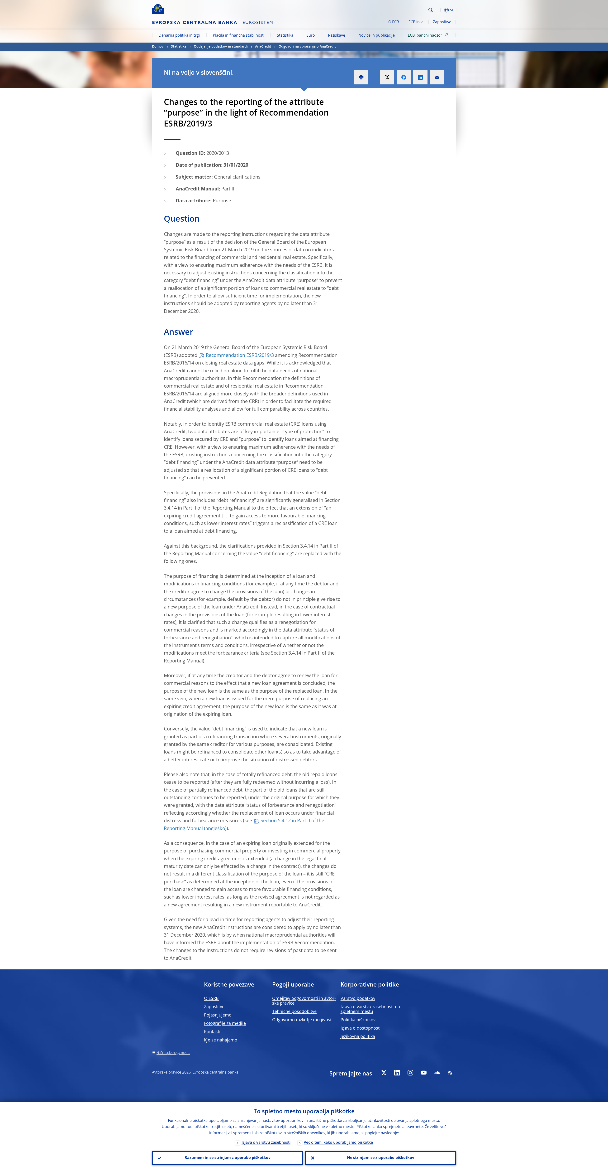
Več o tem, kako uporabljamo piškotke (338, 1143)
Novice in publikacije (376, 36)
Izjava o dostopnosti (361, 1028)
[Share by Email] (437, 77)
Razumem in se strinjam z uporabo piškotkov (228, 1158)
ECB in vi (415, 22)
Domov (158, 46)
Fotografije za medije (225, 1023)
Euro (310, 36)
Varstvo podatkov (358, 999)
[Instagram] (410, 1072)
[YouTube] (423, 1072)
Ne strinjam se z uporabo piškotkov (380, 1158)
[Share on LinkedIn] (420, 77)
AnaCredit (263, 46)
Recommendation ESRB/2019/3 (240, 355)
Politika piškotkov (358, 1020)
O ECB (393, 22)
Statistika (285, 36)
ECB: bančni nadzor (425, 36)
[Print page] (361, 77)
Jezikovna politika (358, 1037)
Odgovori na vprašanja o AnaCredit (307, 46)
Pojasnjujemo (218, 1015)
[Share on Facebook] (404, 77)
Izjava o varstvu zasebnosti (266, 1143)
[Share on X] (387, 77)
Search (431, 10)
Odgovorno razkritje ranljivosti (302, 1020)
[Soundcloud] (437, 1072)
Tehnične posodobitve (294, 1012)
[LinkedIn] (397, 1072)
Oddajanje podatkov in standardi (221, 46)
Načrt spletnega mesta (173, 1053)
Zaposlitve (442, 22)
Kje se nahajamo (220, 1040)
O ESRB (211, 999)
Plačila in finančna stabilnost (238, 36)
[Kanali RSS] (450, 1072)
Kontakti (212, 1032)
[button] (439, 10)
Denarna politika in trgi (179, 36)
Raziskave (336, 36)
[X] (384, 1072)
